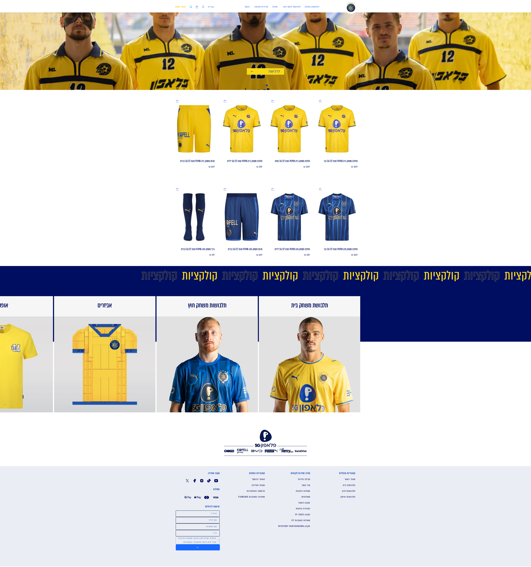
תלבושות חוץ (348, 491)
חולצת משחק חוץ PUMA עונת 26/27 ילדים (292, 249)
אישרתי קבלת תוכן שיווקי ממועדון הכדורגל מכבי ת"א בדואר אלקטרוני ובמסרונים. (197, 540)
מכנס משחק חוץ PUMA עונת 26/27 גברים (245, 249)
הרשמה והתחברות (256, 491)
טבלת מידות (304, 479)
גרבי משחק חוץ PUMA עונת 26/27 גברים (198, 249)
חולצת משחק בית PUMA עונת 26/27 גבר (340, 161)
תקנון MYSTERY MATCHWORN (294, 526)
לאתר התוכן (180, 7)
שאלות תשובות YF (300, 520)
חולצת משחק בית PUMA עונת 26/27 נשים (292, 161)
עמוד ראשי (350, 479)
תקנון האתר (304, 502)
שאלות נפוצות (303, 491)
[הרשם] (198, 547)
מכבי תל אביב (513, 564)
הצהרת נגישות (303, 508)
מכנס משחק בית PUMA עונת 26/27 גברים (197, 161)
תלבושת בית (349, 485)
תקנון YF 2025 (302, 514)
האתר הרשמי (258, 479)
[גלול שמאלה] (448, 337)
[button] (312, 6)
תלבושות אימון (347, 497)
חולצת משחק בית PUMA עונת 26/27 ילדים (244, 161)
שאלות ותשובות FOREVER (251, 497)
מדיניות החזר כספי (23, 564)
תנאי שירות (10, 564)
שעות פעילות (258, 485)
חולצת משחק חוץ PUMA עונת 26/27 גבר (340, 249)
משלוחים (305, 497)
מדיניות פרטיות (37, 564)
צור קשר (306, 485)
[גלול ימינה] (56, 337)
